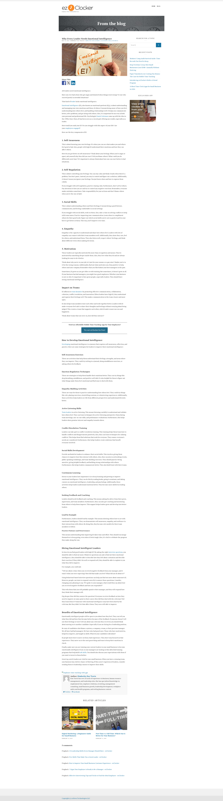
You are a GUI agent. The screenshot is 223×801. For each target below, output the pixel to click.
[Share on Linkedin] (73, 83)
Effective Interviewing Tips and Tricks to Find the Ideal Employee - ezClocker (96, 775)
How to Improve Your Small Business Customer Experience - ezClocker (94, 763)
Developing (66, 344)
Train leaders (66, 412)
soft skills (83, 652)
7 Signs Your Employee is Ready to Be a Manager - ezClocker (90, 769)
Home (153, 6)
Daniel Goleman (102, 116)
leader (73, 101)
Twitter (67, 692)
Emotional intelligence (70, 105)
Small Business (113, 40)
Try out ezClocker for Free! (94, 330)
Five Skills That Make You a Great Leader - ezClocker (88, 757)
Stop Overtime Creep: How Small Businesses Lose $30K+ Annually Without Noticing (144, 67)
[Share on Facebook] (64, 83)
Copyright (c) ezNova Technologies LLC (76, 798)
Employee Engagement (93, 40)
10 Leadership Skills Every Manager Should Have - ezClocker (90, 751)
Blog (158, 6)
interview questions (115, 552)
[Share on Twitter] (68, 83)
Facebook (76, 692)
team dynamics (77, 292)
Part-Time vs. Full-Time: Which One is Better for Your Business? (110, 735)
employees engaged (72, 128)
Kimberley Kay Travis (87, 676)
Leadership (104, 40)
